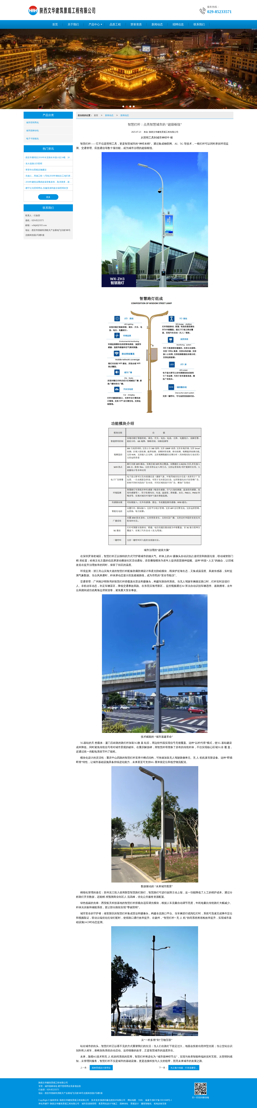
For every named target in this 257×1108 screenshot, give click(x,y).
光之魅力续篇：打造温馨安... (183, 1067)
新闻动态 (157, 24)
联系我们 (199, 24)
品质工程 (115, 24)
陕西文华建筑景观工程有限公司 (74, 1100)
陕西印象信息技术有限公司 (112, 1100)
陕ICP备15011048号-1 (162, 1100)
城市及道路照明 (89, 1103)
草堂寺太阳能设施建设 (36, 169)
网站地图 (132, 1100)
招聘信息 (178, 24)
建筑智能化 (146, 1103)
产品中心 (94, 24)
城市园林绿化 (32, 130)
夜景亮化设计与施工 (108, 1103)
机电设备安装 (160, 1103)
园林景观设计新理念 (101, 1067)
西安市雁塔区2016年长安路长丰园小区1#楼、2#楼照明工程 (49, 157)
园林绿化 (124, 1103)
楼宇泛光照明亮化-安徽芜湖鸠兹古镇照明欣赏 (47, 188)
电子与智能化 (32, 138)
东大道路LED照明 (34, 163)
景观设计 (134, 1103)
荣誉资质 (136, 24)
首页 (55, 24)
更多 (48, 196)
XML (140, 1100)
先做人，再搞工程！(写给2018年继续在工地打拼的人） (49, 176)
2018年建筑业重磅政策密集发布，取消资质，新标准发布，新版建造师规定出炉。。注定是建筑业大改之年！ (49, 182)
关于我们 (73, 24)
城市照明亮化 (32, 122)
